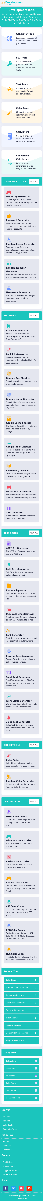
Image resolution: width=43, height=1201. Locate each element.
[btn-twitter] (13, 1188)
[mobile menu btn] (40, 3)
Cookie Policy (8, 1162)
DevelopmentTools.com (23, 1195)
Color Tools (8, 1125)
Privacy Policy (9, 1166)
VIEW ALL (34, 181)
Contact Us (7, 1149)
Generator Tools (10, 1129)
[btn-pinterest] (21, 1188)
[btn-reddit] (29, 1188)
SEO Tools (7, 1116)
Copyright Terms (10, 1170)
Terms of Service (10, 1174)
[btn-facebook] (5, 1188)
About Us (7, 1145)
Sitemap (6, 1141)
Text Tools (7, 1121)
